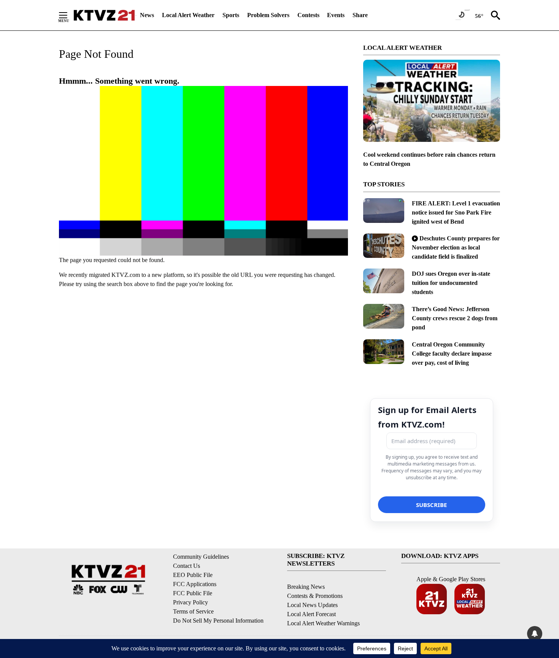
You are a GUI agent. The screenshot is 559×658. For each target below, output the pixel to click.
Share (360, 15)
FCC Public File (192, 593)
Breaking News (306, 586)
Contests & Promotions (315, 596)
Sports (230, 15)
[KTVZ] (104, 15)
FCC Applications (194, 584)
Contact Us (186, 566)
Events (336, 15)
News (147, 15)
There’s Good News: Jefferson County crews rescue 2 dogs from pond (454, 318)
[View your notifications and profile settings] (534, 633)
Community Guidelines (201, 556)
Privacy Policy (190, 602)
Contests (308, 15)
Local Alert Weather (188, 15)
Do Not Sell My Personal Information (218, 620)
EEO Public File (193, 575)
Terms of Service (193, 611)
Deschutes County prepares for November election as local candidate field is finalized (456, 247)
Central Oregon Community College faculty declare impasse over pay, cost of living (452, 353)
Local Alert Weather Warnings (323, 623)
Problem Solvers (268, 15)
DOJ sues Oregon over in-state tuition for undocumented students (451, 282)
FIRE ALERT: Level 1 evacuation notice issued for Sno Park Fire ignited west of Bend (456, 212)
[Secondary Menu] (69, 15)
